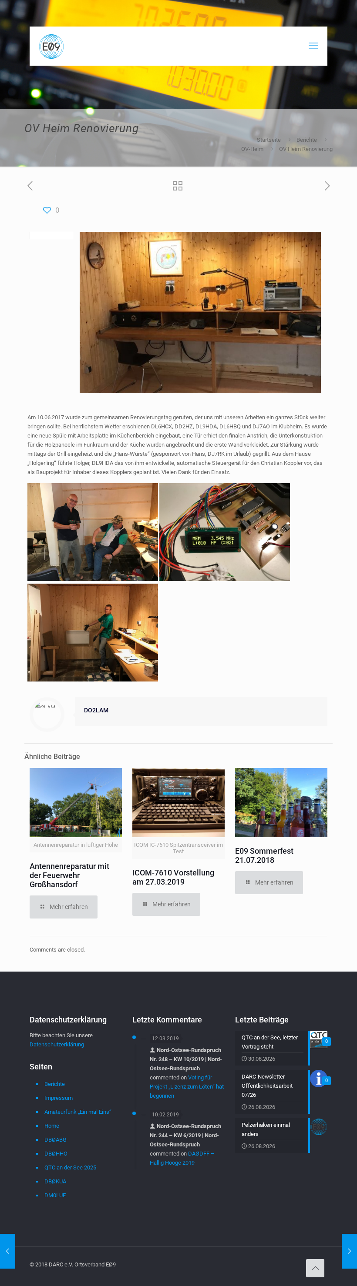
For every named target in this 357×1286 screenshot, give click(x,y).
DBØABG (55, 1139)
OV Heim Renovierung (306, 149)
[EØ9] (51, 46)
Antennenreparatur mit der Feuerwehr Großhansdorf (69, 875)
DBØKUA (55, 1181)
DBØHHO (55, 1153)
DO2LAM (96, 710)
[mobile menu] (313, 46)
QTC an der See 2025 (70, 1167)
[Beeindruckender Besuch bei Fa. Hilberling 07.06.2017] (7, 1251)
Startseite (269, 140)
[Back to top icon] (315, 1268)
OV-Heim (252, 149)
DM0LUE (55, 1195)
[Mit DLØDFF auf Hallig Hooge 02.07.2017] (349, 1251)
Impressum (58, 1098)
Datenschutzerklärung (57, 1044)
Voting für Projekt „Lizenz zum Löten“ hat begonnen (187, 1086)
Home (51, 1125)
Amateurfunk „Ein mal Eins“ (77, 1112)
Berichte (306, 140)
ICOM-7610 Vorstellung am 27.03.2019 (173, 877)
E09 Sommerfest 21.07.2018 (264, 855)
